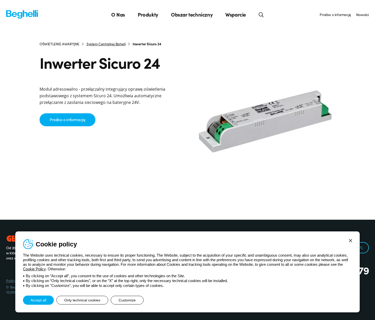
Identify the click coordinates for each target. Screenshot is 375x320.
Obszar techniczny (191, 14)
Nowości (362, 14)
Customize (127, 300)
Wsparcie (235, 14)
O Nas (118, 14)
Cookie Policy (34, 269)
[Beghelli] (22, 14)
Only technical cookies (82, 300)
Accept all (38, 300)
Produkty (148, 14)
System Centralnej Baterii (106, 44)
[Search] (261, 14)
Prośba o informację (335, 14)
